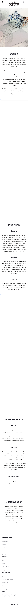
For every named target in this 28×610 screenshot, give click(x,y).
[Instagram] (14, 595)
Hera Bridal (4, 547)
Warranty (4, 585)
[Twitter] (7, 595)
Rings (3, 560)
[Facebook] (3, 595)
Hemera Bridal (5, 551)
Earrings (3, 570)
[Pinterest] (10, 595)
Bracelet (3, 563)
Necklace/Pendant (6, 566)
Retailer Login (5, 589)
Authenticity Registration (7, 579)
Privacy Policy (5, 582)
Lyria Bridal (4, 544)
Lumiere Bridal (5, 541)
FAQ (2, 576)
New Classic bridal (6, 554)
